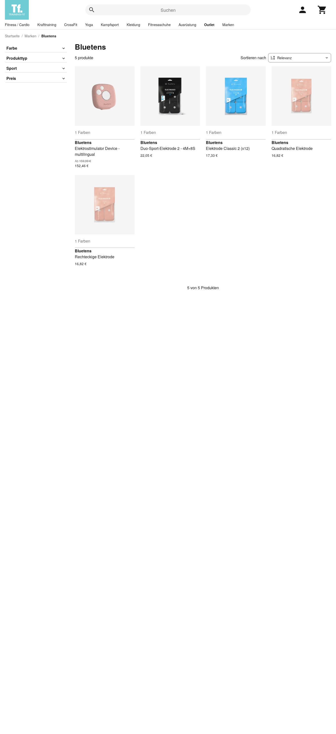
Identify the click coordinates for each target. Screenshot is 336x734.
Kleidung (133, 24)
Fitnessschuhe (159, 24)
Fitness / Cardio (17, 24)
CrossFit (70, 24)
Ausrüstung (187, 24)
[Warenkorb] (322, 10)
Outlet (209, 24)
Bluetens (83, 142)
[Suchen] (91, 9)
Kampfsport (110, 24)
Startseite (12, 35)
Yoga (89, 24)
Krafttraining (46, 24)
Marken (228, 24)
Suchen (168, 10)
